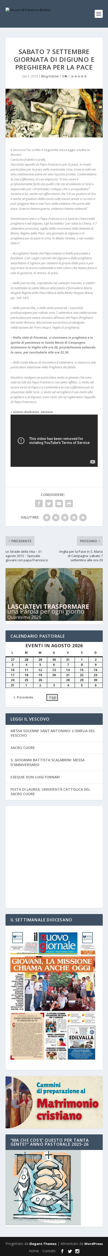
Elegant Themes (43, 1243)
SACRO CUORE (23, 747)
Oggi (52, 697)
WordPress (93, 1243)
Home (34, 1250)
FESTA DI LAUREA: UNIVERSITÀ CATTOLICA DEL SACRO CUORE (50, 791)
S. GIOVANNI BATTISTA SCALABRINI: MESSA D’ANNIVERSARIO (48, 762)
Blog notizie (50, 76)
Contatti (49, 1250)
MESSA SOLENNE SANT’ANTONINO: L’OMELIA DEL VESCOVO (53, 733)
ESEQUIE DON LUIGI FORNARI (35, 777)
